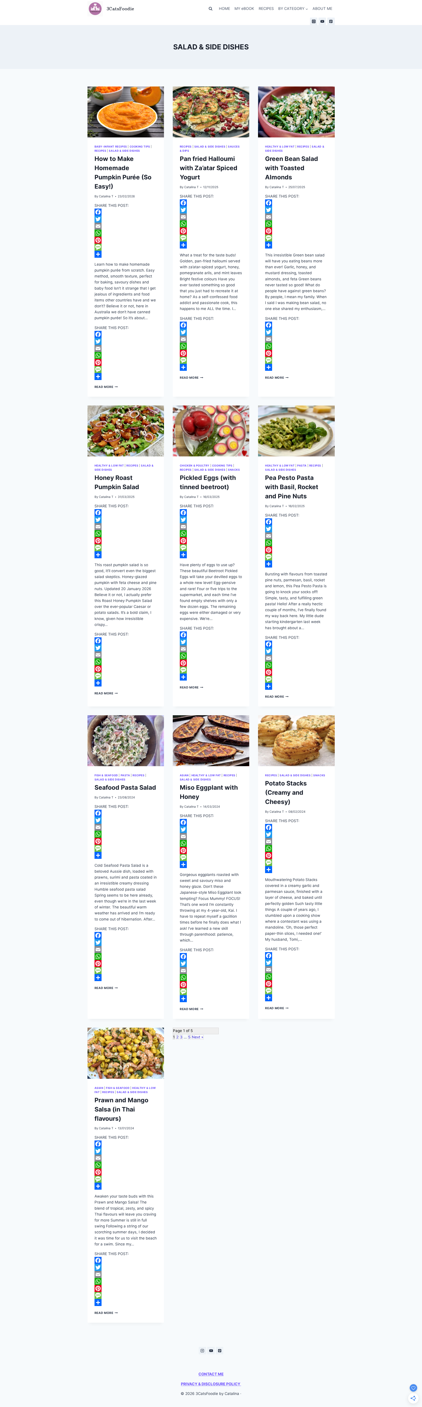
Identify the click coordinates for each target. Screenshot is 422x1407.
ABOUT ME (322, 8)
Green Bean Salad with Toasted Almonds (291, 168)
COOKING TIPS (140, 146)
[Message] (126, 247)
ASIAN (184, 775)
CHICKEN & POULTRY (194, 465)
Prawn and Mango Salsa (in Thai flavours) (121, 1109)
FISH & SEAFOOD (106, 775)
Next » (197, 1037)
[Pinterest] (331, 21)
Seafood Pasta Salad (125, 787)
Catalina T (106, 196)
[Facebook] (126, 212)
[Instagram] (313, 21)
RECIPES (266, 8)
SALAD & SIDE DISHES (124, 150)
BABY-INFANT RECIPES (111, 146)
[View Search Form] (211, 9)
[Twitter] (126, 219)
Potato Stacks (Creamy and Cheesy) (286, 792)
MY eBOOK (244, 8)
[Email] (126, 226)
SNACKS (234, 469)
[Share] (126, 254)
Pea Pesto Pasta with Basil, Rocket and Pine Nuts (291, 487)
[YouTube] (322, 21)
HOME (224, 8)
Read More (106, 387)
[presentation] (125, 111)
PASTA (302, 465)
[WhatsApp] (126, 233)
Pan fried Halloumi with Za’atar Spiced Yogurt (208, 168)
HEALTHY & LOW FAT (280, 146)
